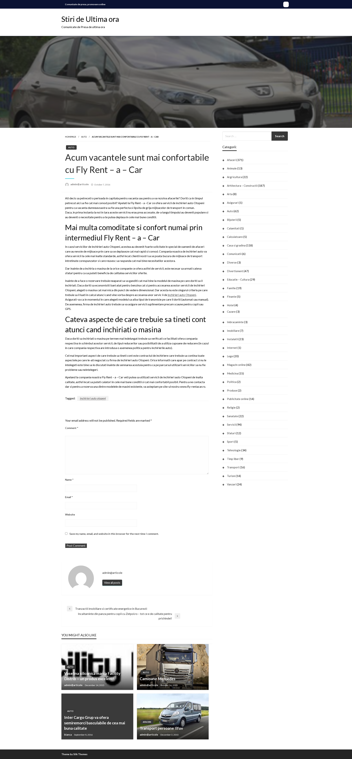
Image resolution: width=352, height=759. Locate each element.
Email (69, 497)
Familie (231, 288)
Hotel (230, 305)
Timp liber (233, 458)
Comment (71, 427)
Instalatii (232, 339)
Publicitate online (237, 398)
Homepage (70, 137)
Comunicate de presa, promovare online (85, 4)
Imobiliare (233, 330)
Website (70, 514)
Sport (230, 441)
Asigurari (232, 202)
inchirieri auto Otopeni (182, 295)
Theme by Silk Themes (74, 754)
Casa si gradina (236, 245)
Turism (231, 476)
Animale (232, 168)
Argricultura (234, 177)
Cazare (231, 311)
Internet (232, 347)
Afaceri (147, 722)
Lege (230, 356)
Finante (231, 296)
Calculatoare (235, 236)
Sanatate (232, 416)
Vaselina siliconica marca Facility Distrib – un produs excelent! (92, 676)
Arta (229, 194)
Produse (232, 390)
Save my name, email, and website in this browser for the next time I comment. (114, 533)
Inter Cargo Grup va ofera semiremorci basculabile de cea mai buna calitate (94, 722)
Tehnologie (234, 450)
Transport (233, 467)
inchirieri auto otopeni (93, 398)
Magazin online (236, 364)
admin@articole (79, 184)
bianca (68, 734)
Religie (231, 407)
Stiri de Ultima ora (90, 19)
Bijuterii (232, 219)
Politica (231, 381)
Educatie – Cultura (238, 279)
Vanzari (231, 484)
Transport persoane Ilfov (161, 728)
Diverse (232, 262)
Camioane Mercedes (157, 678)
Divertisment (235, 271)
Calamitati (233, 228)
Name (69, 479)
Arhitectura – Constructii (242, 185)
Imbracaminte (235, 322)
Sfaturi (231, 433)
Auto (84, 137)
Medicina (232, 373)
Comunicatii (234, 253)
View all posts (112, 582)
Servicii (231, 424)
